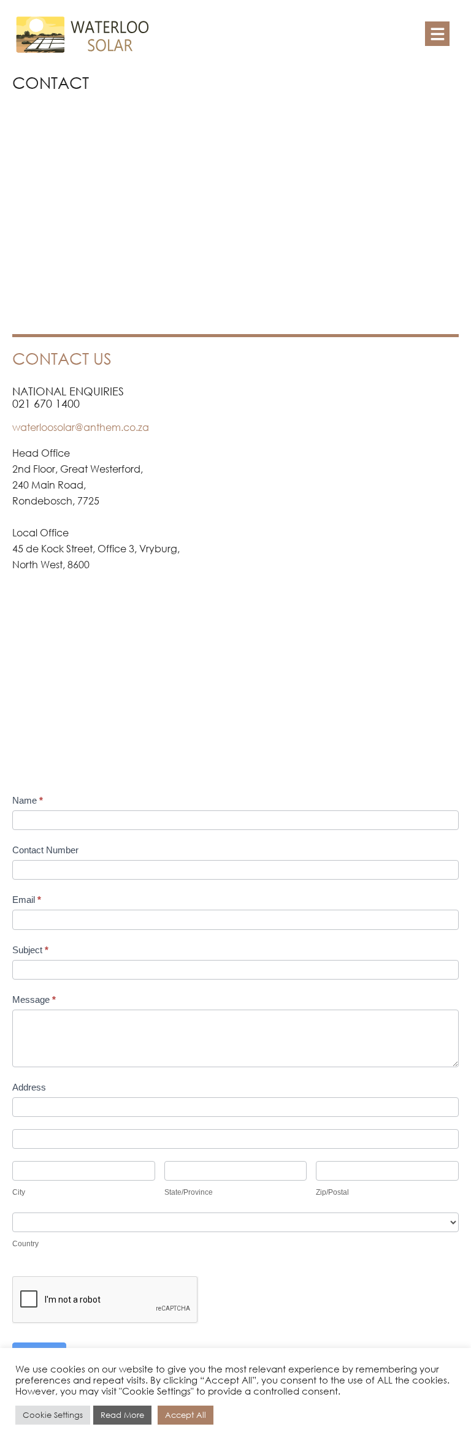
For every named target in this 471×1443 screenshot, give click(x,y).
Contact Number (45, 850)
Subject (30, 950)
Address (29, 1087)
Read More (122, 1415)
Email (26, 899)
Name (27, 800)
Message (34, 999)
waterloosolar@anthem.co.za (80, 427)
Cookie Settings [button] (53, 1415)
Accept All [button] (185, 1415)
